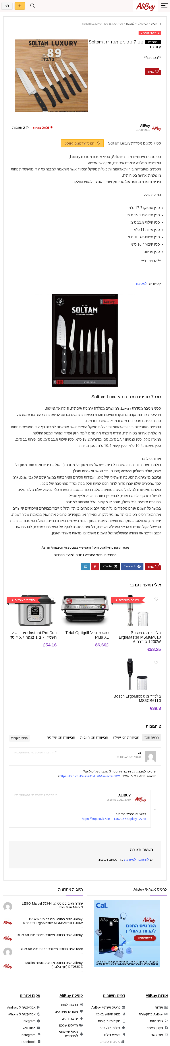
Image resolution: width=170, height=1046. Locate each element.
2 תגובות (18, 127)
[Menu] (164, 6)
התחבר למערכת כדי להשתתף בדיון (34, 752)
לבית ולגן (143, 23)
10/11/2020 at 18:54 (129, 757)
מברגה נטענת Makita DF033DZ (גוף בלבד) (54, 964)
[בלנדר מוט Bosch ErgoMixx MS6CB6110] (137, 661)
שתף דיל (20, 6)
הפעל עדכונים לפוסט (80, 143)
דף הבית (156, 23)
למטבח (130, 23)
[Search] (32, 6)
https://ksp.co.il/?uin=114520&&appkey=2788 (114, 819)
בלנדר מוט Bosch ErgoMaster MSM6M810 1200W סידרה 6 (140, 637)
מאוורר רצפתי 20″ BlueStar (36, 935)
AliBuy (145, 126)
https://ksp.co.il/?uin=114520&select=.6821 (90, 776)
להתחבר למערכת (136, 859)
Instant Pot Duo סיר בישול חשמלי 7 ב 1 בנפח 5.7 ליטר (33, 635)
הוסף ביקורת (19, 738)
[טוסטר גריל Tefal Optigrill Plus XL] (85, 598)
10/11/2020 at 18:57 (119, 799)
